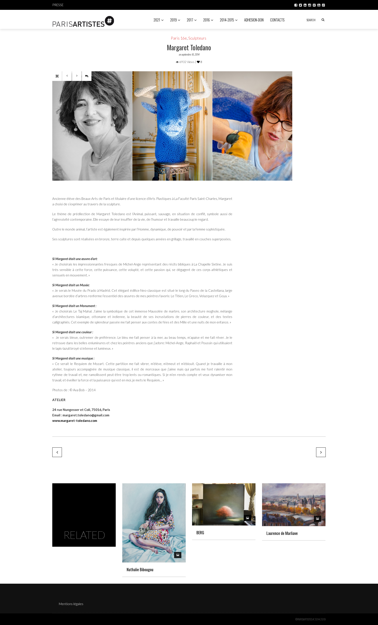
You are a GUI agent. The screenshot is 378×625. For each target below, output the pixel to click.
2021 (157, 20)
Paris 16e (179, 38)
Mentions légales (71, 604)
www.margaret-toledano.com (74, 420)
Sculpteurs (197, 38)
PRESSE (57, 5)
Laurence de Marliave (282, 533)
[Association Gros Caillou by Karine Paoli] (57, 452)
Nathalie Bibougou (140, 569)
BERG (200, 532)
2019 (173, 20)
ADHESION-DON (254, 20)
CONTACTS (277, 20)
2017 (190, 20)
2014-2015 (227, 20)
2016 (206, 20)
